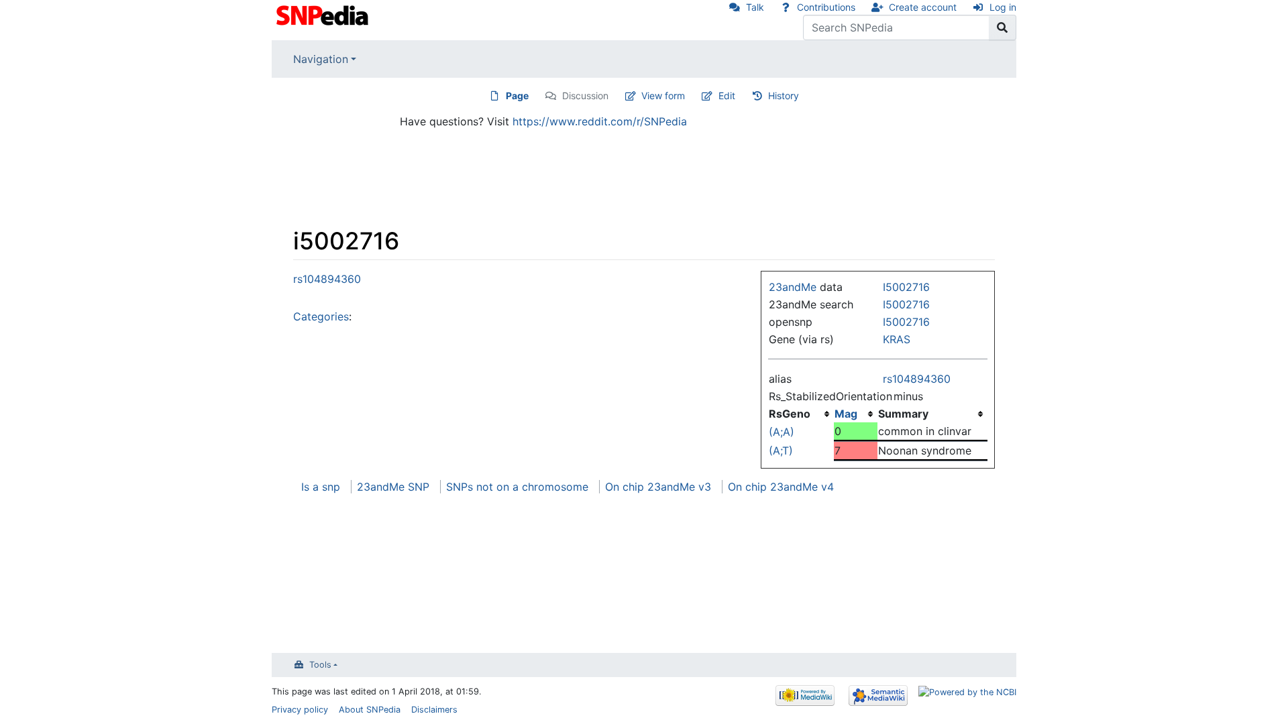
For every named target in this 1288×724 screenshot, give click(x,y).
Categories (321, 316)
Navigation (320, 59)
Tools (320, 665)
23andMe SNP (393, 486)
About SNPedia (369, 710)
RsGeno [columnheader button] (789, 413)
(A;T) (781, 450)
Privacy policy (300, 710)
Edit (726, 95)
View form (663, 95)
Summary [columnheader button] (903, 413)
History (783, 95)
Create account (923, 7)
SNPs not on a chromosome (517, 486)
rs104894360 (917, 378)
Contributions (826, 7)
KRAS (896, 339)
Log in (1002, 7)
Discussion (585, 95)
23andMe (792, 287)
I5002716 (906, 287)
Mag (846, 413)
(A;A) (781, 431)
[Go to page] (1002, 27)
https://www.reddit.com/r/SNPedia (600, 121)
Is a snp (320, 486)
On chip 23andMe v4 (781, 486)
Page (517, 95)
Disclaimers (434, 710)
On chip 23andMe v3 (658, 486)
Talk (755, 7)
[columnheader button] (855, 413)
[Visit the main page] (324, 14)
